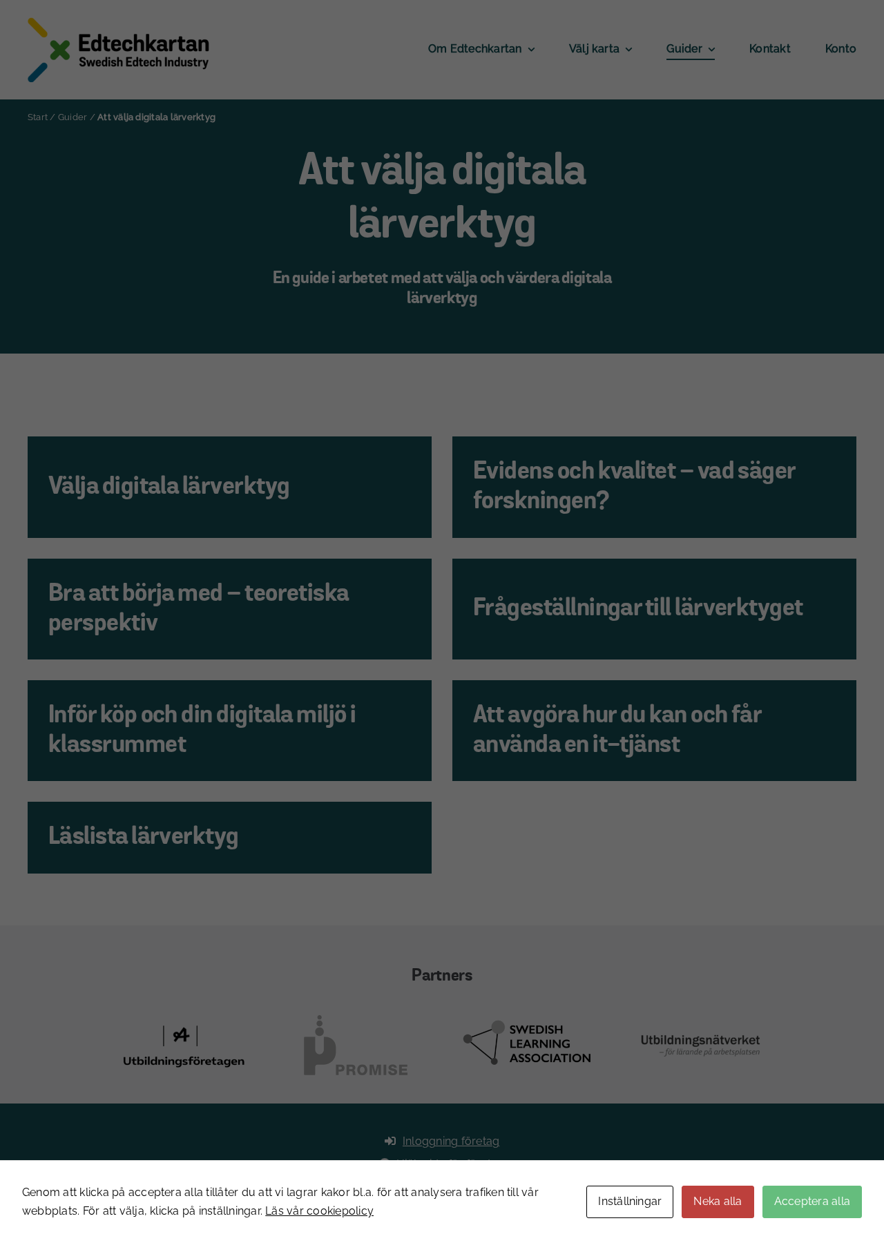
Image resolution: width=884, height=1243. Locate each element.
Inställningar (630, 1201)
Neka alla (717, 1201)
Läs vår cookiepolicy (319, 1210)
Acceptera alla (812, 1201)
